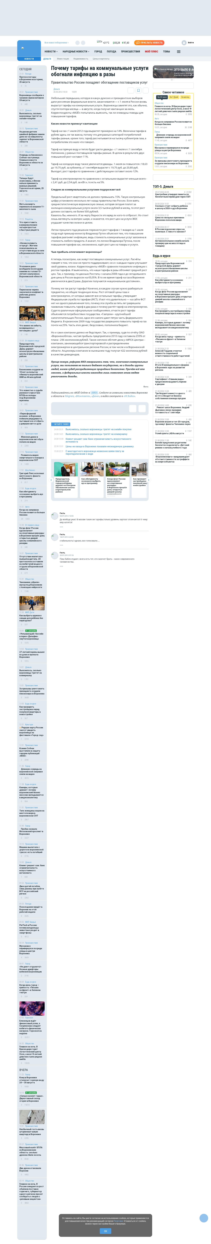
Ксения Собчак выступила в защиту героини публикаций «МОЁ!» (29, 752)
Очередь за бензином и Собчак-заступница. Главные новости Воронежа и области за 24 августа (31, 160)
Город (98, 51)
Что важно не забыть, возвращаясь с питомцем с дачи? (30, 328)
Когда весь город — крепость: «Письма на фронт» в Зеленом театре (29, 989)
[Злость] (104, 408)
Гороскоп (29, 175)
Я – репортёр (31, 631)
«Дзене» (95, 396)
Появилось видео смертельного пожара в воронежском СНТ (31, 457)
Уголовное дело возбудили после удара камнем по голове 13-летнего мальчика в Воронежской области (31, 271)
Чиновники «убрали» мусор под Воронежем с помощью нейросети (30, 584)
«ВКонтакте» (82, 396)
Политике (118, 1221)
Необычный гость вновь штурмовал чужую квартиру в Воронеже (31, 1131)
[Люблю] (76, 408)
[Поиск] (189, 51)
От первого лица (32, 341)
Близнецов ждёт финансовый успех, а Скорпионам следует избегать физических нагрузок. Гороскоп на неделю (30, 1027)
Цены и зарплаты (101, 59)
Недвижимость (80, 59)
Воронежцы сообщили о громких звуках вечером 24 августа (31, 97)
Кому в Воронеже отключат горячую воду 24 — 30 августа (31, 1080)
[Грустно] (94, 408)
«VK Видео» (129, 396)
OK (105, 1231)
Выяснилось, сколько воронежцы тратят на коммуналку (30, 673)
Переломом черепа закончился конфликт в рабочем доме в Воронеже (31, 293)
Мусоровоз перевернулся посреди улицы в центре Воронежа (30, 950)
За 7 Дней (174, 97)
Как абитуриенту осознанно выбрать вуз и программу (31, 494)
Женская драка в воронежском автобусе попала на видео (31, 439)
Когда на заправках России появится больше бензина (32, 512)
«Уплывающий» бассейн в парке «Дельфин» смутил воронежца (31, 636)
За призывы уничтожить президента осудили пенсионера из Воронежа (31, 691)
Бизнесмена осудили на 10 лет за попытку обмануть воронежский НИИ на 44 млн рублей (31, 373)
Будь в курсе (30, 488)
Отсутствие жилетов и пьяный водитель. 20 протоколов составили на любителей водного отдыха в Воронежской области (31, 562)
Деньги (47, 59)
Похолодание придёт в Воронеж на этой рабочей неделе (30, 909)
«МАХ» (94, 392)
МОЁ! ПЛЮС (151, 51)
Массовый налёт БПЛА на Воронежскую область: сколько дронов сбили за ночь (30, 1151)
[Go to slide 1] (172, 80)
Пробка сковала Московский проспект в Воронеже (31, 831)
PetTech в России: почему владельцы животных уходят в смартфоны (29, 929)
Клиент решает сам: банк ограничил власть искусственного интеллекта (32, 869)
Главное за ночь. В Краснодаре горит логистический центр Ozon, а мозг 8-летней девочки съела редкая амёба (30, 1053)
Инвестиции (63, 59)
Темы (166, 51)
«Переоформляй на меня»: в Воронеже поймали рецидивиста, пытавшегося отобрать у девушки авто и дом (31, 418)
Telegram (69, 396)
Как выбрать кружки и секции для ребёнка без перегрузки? (31, 618)
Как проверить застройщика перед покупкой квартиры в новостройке (30, 711)
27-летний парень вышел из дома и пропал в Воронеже (31, 654)
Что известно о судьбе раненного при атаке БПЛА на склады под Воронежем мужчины (30, 395)
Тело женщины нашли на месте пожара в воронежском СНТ (31, 813)
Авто (27, 507)
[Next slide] (148, 480)
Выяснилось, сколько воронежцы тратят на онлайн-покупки (30, 116)
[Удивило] (85, 408)
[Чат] (204, 1218)
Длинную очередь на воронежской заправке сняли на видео (31, 771)
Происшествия (130, 51)
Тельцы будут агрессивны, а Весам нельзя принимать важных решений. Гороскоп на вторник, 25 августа (31, 184)
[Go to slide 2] (174, 80)
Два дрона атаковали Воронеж (30, 1169)
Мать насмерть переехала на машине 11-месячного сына (31, 206)
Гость (62, 513)
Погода (111, 51)
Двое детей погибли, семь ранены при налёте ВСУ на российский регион (31, 890)
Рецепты (29, 219)
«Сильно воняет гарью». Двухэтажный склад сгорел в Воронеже (31, 1098)
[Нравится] (57, 408)
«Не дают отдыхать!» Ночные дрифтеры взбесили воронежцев (30, 969)
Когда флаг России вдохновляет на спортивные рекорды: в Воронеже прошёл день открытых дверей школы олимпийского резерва (32, 535)
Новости (50, 51)
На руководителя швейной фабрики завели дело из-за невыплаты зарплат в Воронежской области (31, 137)
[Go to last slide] (51, 480)
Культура (29, 724)
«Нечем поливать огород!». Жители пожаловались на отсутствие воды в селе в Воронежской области (31, 248)
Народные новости (75, 51)
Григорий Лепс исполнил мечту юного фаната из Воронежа (31, 476)
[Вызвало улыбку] (66, 408)
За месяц (185, 97)
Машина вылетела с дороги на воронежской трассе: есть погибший (31, 849)
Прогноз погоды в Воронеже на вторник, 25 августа (31, 79)
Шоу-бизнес (30, 470)
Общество (29, 152)
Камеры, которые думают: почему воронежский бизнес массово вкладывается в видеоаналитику (31, 792)
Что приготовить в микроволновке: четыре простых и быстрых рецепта (29, 226)
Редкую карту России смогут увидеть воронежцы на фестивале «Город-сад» (31, 731)
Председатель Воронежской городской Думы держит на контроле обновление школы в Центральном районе (31, 350)
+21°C (106, 42)
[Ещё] (179, 52)
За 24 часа (162, 97)
